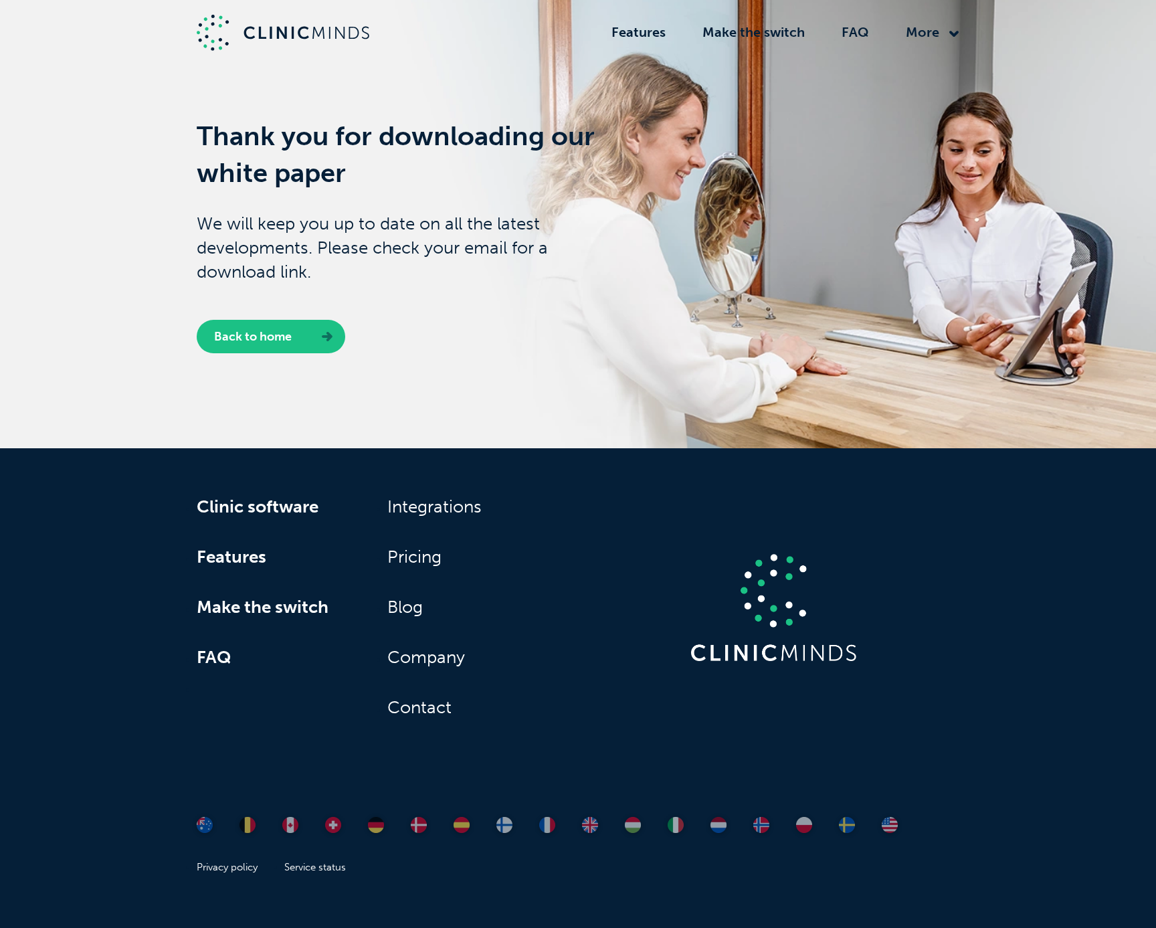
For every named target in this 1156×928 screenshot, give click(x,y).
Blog (405, 607)
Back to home (253, 336)
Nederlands (270, 804)
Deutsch (348, 788)
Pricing (414, 557)
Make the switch (753, 32)
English (303, 788)
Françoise (266, 788)
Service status (315, 867)
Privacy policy (227, 867)
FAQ (855, 32)
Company (426, 657)
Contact (419, 707)
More (922, 32)
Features (638, 32)
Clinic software (257, 506)
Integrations (434, 506)
